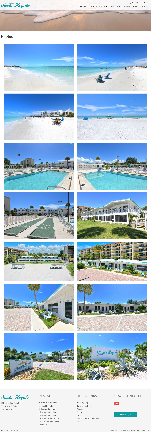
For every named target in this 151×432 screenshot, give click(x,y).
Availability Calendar (48, 403)
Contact (144, 6)
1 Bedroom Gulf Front (48, 412)
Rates (79, 415)
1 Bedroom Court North (49, 421)
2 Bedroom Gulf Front (48, 415)
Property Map (130, 6)
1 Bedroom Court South (49, 418)
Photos (80, 409)
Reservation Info (84, 406)
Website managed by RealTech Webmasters (138, 430)
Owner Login (125, 415)
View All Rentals (46, 406)
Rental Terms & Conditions (88, 418)
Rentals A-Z (44, 425)
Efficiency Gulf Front (47, 409)
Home (83, 6)
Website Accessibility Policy (118, 430)
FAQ (78, 421)
